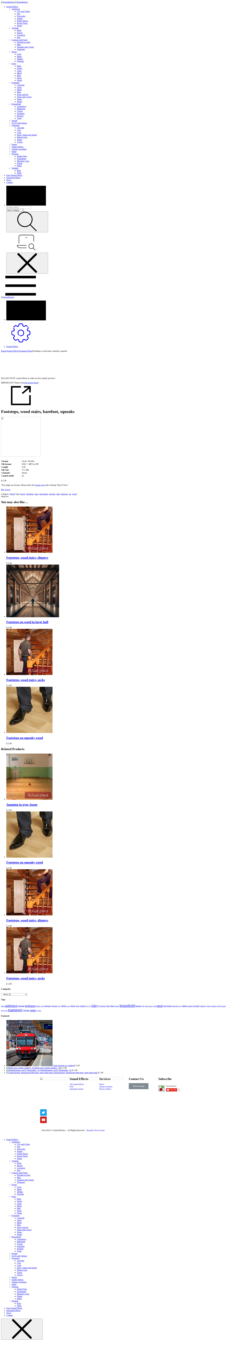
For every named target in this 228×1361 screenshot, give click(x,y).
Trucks (20, 142)
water (33, 1010)
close (63, 1005)
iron (146, 1006)
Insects (20, 33)
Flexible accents (23, 42)
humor (138, 1006)
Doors (14, 52)
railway (203, 1006)
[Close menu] (27, 263)
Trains (19, 140)
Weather (15, 168)
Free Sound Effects (14, 175)
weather (39, 1010)
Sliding (20, 59)
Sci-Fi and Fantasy (19, 123)
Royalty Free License (96, 1130)
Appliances (21, 106)
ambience (11, 1005)
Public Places (22, 21)
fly (90, 1006)
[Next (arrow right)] (223, 680)
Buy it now (5, 489)
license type (40, 485)
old (180, 1006)
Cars (19, 130)
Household (16, 104)
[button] (138, 1086)
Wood (19, 80)
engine (83, 1006)
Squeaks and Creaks (25, 47)
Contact (9, 182)
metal (160, 1005)
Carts (19, 132)
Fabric (19, 68)
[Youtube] (43, 1120)
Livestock (21, 35)
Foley (14, 64)
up (70, 494)
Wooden (20, 61)
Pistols (19, 163)
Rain (19, 170)
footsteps (30, 494)
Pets (18, 37)
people (196, 1006)
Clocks (20, 111)
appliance (30, 1005)
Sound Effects (12, 7)
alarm (2, 1006)
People (14, 121)
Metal (19, 56)
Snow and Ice (22, 94)
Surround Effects (13, 178)
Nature (20, 18)
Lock (19, 54)
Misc (19, 45)
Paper (19, 78)
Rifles (19, 166)
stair (58, 494)
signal (223, 1006)
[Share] (219, 3)
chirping (54, 1006)
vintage (25, 1010)
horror (117, 1006)
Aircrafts (20, 128)
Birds (19, 30)
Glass (19, 71)
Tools (19, 118)
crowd (68, 1006)
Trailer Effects (17, 147)
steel (2, 1010)
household (127, 1006)
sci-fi (219, 1006)
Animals (15, 28)
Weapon (15, 154)
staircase (64, 494)
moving (52, 494)
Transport (21, 49)
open (184, 1005)
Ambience (16, 9)
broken (38, 1006)
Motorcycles (22, 137)
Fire (18, 14)
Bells (19, 66)
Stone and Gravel (24, 97)
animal (21, 1006)
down (22, 494)
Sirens (19, 26)
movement (43, 494)
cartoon (47, 1006)
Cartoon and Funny (20, 40)
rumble (213, 1006)
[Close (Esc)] (225, 3)
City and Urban (23, 11)
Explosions (21, 159)
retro (209, 1006)
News (8, 180)
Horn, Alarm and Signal (27, 135)
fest (88, 1006)
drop (77, 1006)
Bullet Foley (22, 156)
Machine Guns (23, 161)
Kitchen (20, 116)
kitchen (150, 1006)
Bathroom (21, 109)
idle (143, 1006)
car (42, 1006)
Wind (19, 173)
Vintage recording (19, 149)
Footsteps (16, 83)
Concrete (20, 85)
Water (19, 99)
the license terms (31, 383)
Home (3, 351)
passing (190, 1006)
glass (112, 1006)
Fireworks (21, 16)
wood (74, 494)
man (36, 494)
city (59, 1006)
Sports (14, 144)
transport (15, 1010)
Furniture (21, 113)
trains (6, 1010)
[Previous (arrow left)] (4, 680)
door (73, 1006)
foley (94, 1005)
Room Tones (22, 23)
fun (108, 1006)
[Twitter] (43, 1112)
